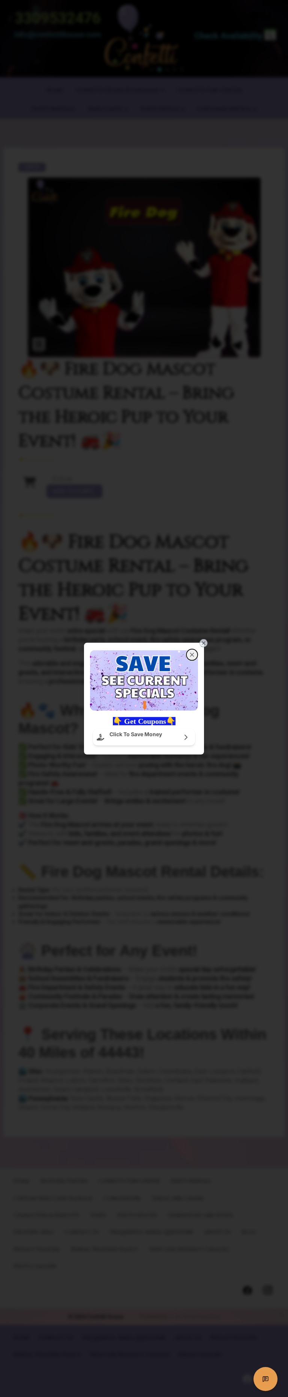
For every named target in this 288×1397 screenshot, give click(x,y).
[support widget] (266, 1379)
